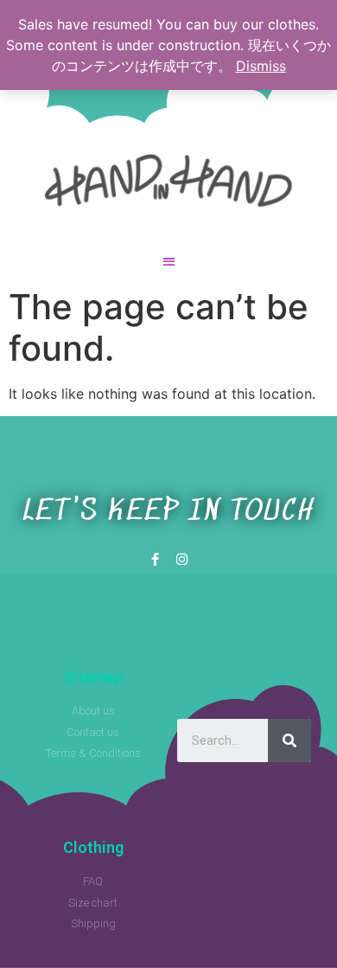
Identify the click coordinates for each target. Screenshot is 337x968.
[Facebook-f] (155, 559)
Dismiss (261, 65)
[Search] (289, 740)
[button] (168, 262)
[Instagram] (181, 559)
